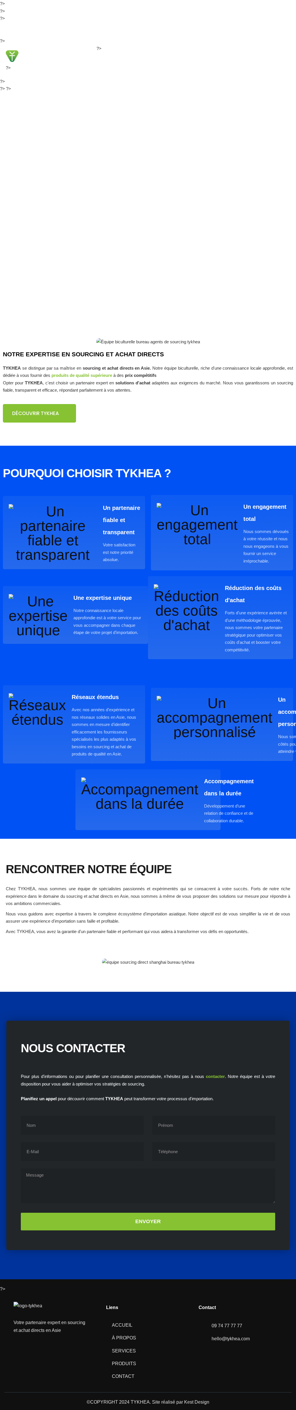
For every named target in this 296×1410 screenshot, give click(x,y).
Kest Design (196, 1402)
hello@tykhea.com (29, 29)
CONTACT (236, 61)
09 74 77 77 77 (73, 29)
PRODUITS (205, 61)
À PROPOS (144, 61)
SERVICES (175, 61)
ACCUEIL (114, 61)
